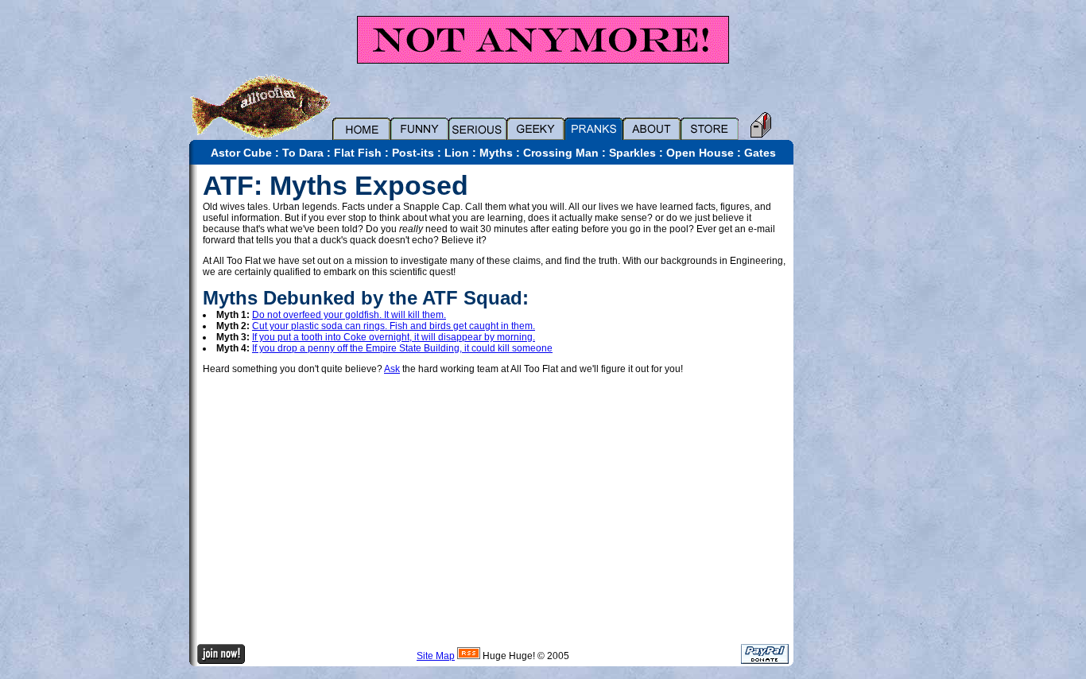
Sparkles (632, 152)
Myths (496, 152)
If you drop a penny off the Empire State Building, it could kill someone (402, 348)
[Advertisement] (849, 403)
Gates (760, 152)
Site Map (436, 656)
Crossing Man (561, 152)
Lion (456, 152)
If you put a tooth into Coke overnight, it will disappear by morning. (393, 337)
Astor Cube (241, 152)
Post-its (413, 152)
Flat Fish (358, 152)
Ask (392, 368)
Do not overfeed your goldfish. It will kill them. (349, 314)
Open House (700, 152)
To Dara (303, 152)
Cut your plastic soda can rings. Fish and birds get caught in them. (393, 326)
